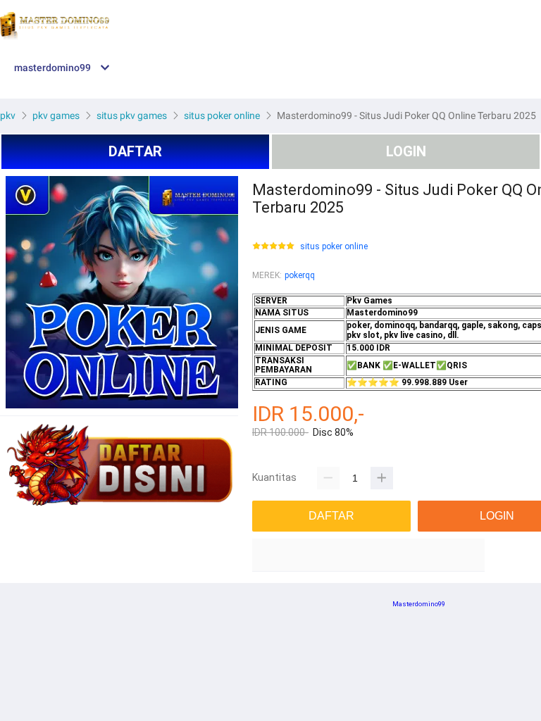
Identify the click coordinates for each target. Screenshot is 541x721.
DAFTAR (135, 151)
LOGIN (406, 151)
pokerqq (300, 275)
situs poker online (334, 246)
